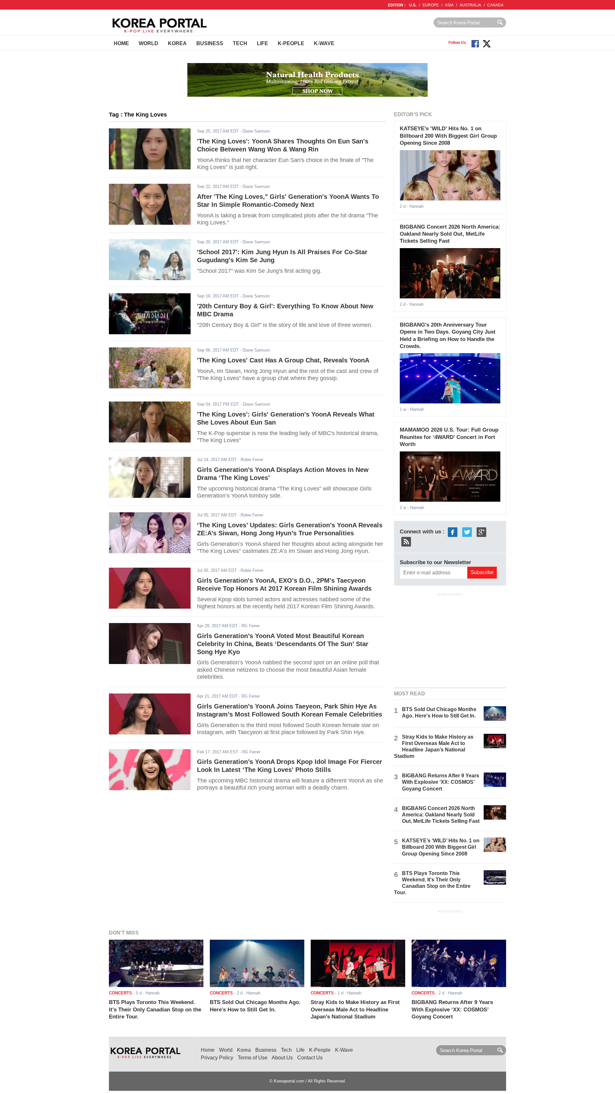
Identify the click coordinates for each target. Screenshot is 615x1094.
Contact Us (310, 1057)
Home (121, 43)
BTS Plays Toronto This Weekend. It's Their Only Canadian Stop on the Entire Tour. (155, 1009)
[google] (481, 532)
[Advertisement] (450, 639)
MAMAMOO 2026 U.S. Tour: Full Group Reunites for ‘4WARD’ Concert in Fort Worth (449, 437)
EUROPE (430, 5)
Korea (177, 43)
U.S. (412, 5)
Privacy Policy (217, 1057)
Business (209, 43)
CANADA (495, 5)
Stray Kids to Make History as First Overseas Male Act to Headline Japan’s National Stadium (355, 1009)
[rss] (406, 541)
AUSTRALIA (470, 5)
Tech (240, 43)
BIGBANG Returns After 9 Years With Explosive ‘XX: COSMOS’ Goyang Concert (440, 782)
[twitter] (467, 532)
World (148, 43)
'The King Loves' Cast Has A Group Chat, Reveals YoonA (283, 360)
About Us (282, 1057)
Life (262, 43)
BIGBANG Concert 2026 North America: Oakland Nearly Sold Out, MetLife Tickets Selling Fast (450, 234)
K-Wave (324, 43)
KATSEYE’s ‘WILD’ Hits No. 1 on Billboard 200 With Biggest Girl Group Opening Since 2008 (448, 136)
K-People (291, 43)
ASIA (449, 5)
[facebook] (452, 532)
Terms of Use (252, 1057)
